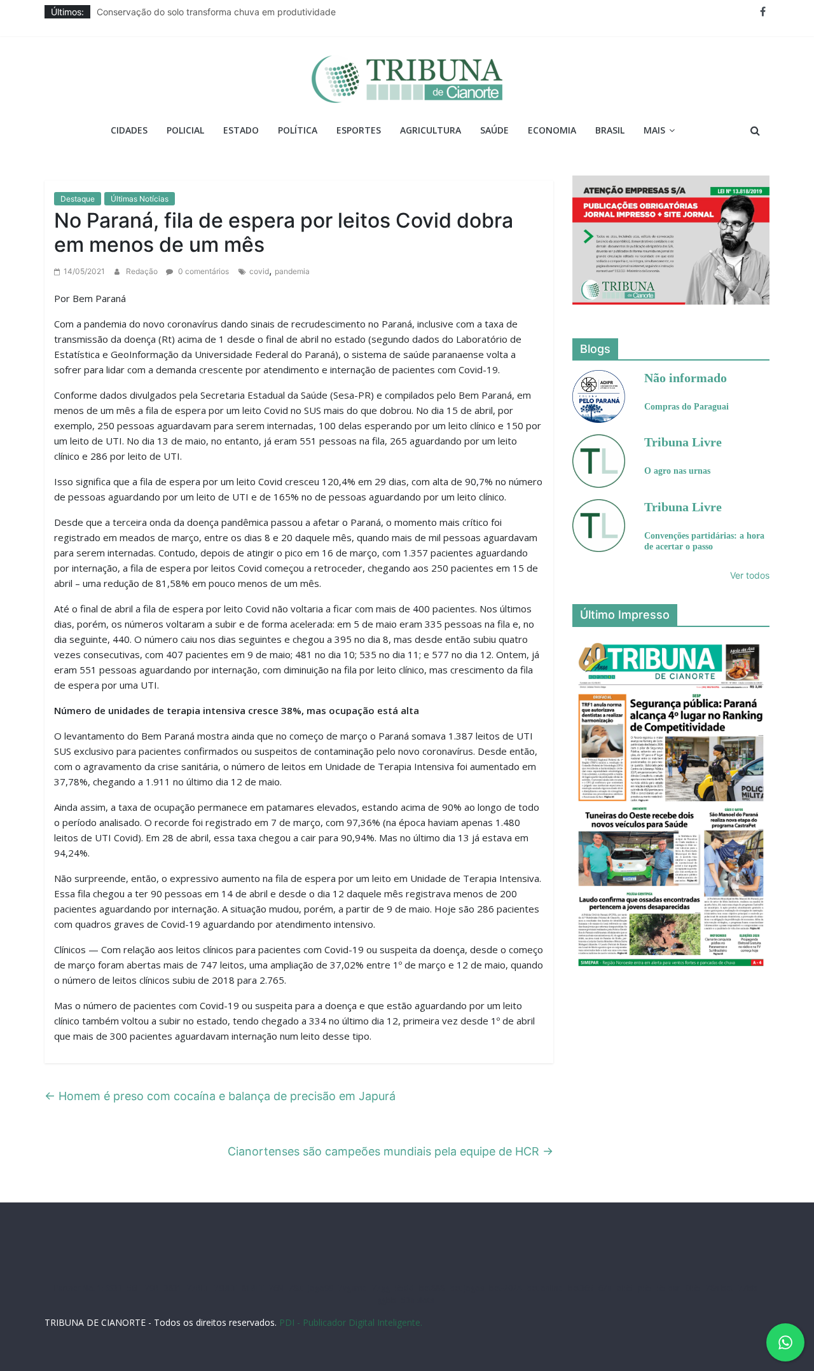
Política (297, 130)
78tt (296, 1288)
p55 (645, 1288)
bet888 (432, 1288)
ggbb (386, 1300)
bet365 (580, 1288)
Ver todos (749, 575)
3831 (173, 1288)
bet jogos (467, 1288)
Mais (654, 130)
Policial (185, 130)
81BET (253, 1288)
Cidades (129, 130)
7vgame (352, 1288)
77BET (198, 1288)
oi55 (625, 1288)
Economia (552, 130)
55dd (404, 1288)
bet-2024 (505, 1288)
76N (276, 1288)
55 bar (668, 1288)
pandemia (292, 271)
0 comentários (202, 271)
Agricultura (430, 130)
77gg (381, 1288)
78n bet (719, 1288)
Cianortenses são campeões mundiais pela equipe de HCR (390, 1151)
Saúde (494, 130)
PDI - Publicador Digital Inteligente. (350, 1322)
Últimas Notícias (140, 198)
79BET (225, 1288)
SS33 (114, 1288)
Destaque (77, 198)
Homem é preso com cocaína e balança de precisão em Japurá (220, 1096)
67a (605, 1288)
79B (152, 1288)
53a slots (417, 1300)
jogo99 (320, 1288)
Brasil (609, 130)
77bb (747, 1288)
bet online (545, 1288)
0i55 (693, 1288)
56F (133, 1288)
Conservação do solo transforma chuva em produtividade (216, 11)
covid (259, 271)
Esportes (358, 130)
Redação (143, 271)
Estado (241, 130)
